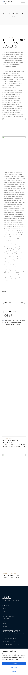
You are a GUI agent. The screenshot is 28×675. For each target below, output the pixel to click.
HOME (4, 609)
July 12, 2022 (5, 37)
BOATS (4, 611)
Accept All (14, 663)
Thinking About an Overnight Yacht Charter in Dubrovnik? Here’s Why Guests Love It (13, 445)
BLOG (3, 621)
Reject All (14, 671)
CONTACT (5, 626)
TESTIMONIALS (6, 618)
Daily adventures (6, 614)
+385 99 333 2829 (7, 641)
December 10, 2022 (7, 573)
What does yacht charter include (10, 576)
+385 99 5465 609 (7, 638)
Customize (14, 667)
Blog (10, 14)
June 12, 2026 (6, 439)
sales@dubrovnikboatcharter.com (11, 644)
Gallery (4, 623)
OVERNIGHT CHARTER (8, 616)
